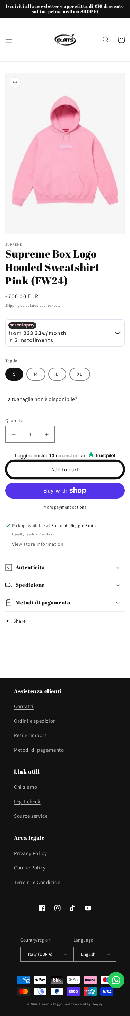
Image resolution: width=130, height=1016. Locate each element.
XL (80, 374)
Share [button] (19, 621)
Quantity (14, 420)
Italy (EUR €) (40, 954)
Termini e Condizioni (38, 882)
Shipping (12, 305)
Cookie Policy (30, 867)
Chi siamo (25, 787)
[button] (8, 39)
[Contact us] (116, 980)
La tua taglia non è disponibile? (41, 399)
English (88, 954)
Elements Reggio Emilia (55, 1004)
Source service (30, 816)
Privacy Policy (30, 853)
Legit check (27, 801)
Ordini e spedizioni (36, 720)
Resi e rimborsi (31, 735)
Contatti (24, 706)
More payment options (65, 507)
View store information (37, 544)
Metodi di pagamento (39, 749)
